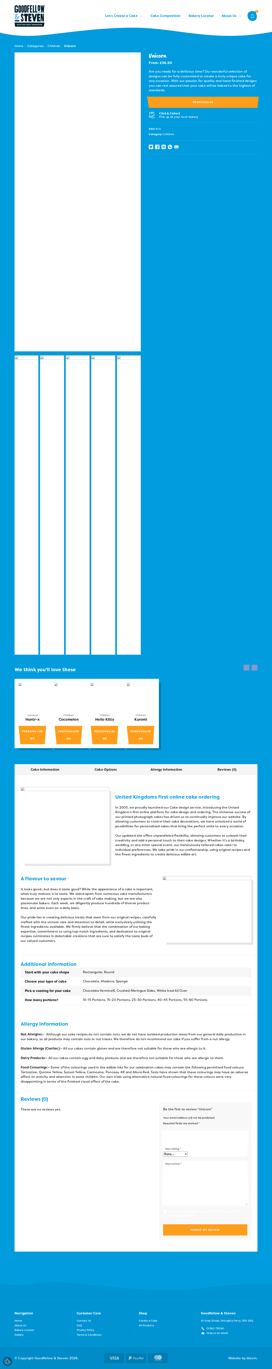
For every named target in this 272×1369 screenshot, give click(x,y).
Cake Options (106, 770)
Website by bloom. (242, 1358)
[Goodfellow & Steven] (29, 16)
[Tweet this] (151, 147)
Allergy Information (166, 770)
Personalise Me (32, 735)
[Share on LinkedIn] (163, 147)
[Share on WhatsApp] (170, 147)
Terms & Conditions (89, 1335)
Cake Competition (166, 16)
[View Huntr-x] (33, 697)
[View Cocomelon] (69, 697)
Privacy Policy (85, 1330)
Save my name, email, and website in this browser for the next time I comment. (206, 1213)
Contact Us (84, 1320)
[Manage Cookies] (7, 1361)
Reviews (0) (227, 770)
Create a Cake (148, 1320)
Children (54, 46)
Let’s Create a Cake (121, 16)
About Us (229, 16)
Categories (35, 46)
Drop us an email (217, 1333)
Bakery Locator (201, 16)
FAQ (79, 1325)
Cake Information (45, 770)
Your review (173, 1164)
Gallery (19, 1335)
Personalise (203, 102)
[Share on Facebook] (157, 147)
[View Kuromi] (141, 697)
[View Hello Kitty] (105, 697)
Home (19, 46)
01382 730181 (215, 1328)
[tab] (45, 769)
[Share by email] (176, 147)
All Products (146, 1325)
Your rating (173, 1149)
